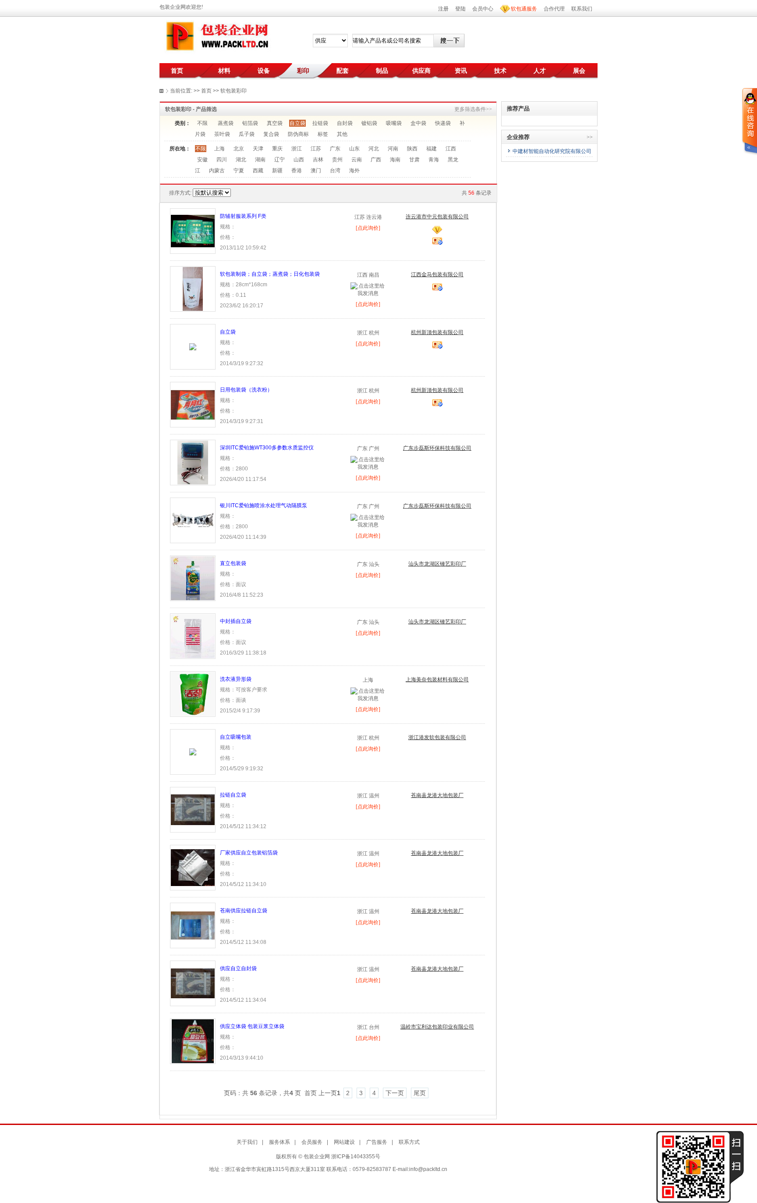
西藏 (258, 170)
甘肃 (414, 160)
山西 (299, 160)
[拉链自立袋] (193, 809)
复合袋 (271, 134)
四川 (221, 160)
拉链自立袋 (233, 795)
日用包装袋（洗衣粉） (246, 390)
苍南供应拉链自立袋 (243, 911)
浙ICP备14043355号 (355, 1156)
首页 (177, 70)
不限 (202, 123)
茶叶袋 (222, 134)
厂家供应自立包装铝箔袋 (249, 853)
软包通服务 (524, 9)
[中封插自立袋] (193, 636)
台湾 (335, 170)
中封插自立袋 (235, 621)
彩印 (303, 70)
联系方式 (409, 1142)
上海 (219, 149)
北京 (238, 149)
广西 (376, 160)
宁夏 (238, 170)
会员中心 (482, 9)
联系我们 (581, 9)
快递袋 (443, 123)
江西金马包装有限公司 (437, 274)
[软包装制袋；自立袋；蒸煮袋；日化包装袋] (193, 288)
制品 (382, 70)
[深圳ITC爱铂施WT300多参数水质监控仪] (192, 462)
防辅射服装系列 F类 (243, 216)
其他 (342, 134)
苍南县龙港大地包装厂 (437, 795)
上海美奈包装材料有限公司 (437, 679)
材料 (224, 70)
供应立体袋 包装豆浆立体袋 (252, 1026)
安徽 (202, 160)
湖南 (260, 160)
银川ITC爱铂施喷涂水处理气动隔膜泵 (263, 505)
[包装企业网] (216, 36)
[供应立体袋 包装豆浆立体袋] (193, 1041)
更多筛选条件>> (473, 109)
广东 (335, 149)
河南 (393, 149)
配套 (342, 70)
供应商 (421, 70)
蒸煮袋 (225, 123)
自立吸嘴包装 (235, 737)
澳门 (316, 170)
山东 (354, 149)
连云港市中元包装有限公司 (437, 217)
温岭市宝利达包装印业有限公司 (437, 1027)
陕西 (412, 149)
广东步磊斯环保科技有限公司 (437, 448)
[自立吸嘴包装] (192, 751)
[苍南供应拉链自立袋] (193, 925)
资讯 (461, 70)
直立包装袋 (233, 563)
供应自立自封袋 (238, 968)
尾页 (420, 1092)
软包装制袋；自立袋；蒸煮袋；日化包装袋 (270, 274)
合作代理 (554, 9)
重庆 (277, 149)
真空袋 (275, 123)
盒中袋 (418, 123)
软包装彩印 (233, 91)
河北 (373, 149)
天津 (258, 149)
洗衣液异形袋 (235, 679)
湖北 (241, 160)
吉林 (318, 160)
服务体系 (279, 1142)
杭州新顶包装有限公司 (437, 332)
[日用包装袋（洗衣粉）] (193, 404)
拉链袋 (320, 123)
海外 (354, 170)
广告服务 (376, 1142)
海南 (395, 160)
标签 (323, 134)
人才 (540, 70)
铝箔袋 (250, 123)
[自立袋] (192, 346)
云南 (356, 160)
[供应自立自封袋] (193, 983)
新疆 (277, 170)
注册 (443, 9)
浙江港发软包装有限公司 (437, 737)
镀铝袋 (369, 123)
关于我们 (247, 1142)
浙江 (296, 149)
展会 (579, 70)
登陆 (460, 9)
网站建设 (344, 1142)
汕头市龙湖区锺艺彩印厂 (437, 564)
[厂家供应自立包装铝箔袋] (193, 867)
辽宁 (279, 160)
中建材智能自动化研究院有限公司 (552, 151)
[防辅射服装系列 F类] (193, 231)
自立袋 (297, 123)
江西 (451, 149)
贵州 (337, 160)
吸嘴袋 (394, 123)
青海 (433, 160)
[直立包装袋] (193, 578)
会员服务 (311, 1142)
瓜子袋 (247, 134)
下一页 (395, 1092)
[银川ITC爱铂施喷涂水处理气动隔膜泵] (193, 520)
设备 (264, 70)
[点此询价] (368, 228)
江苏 (316, 149)
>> (590, 137)
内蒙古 (217, 170)
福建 (431, 149)
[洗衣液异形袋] (193, 693)
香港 (296, 170)
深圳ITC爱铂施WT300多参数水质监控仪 (267, 448)
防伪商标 (298, 134)
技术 (500, 70)
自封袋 (345, 123)
